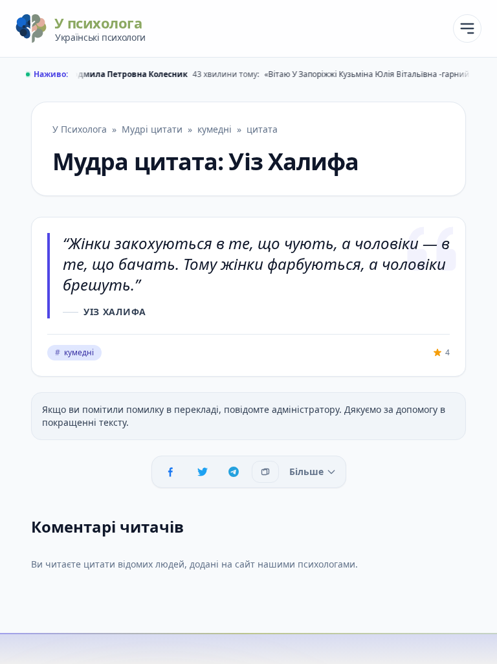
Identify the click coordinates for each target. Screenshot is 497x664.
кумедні (74, 352)
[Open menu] (467, 28)
